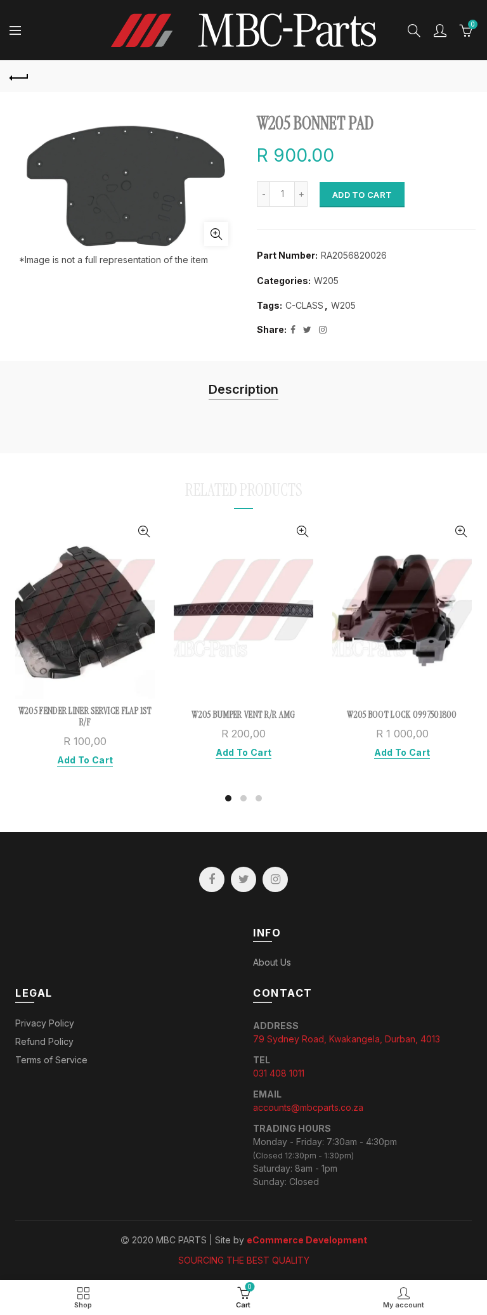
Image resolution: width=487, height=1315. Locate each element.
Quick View (144, 532)
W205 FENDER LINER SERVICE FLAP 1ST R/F (85, 716)
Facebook (211, 879)
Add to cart (362, 195)
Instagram (275, 879)
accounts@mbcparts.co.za (308, 1107)
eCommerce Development (307, 1239)
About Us (272, 962)
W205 (326, 280)
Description (243, 389)
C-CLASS (304, 305)
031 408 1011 (278, 1073)
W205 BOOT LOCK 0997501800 (402, 714)
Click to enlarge (216, 234)
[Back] (19, 76)
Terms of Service (51, 1059)
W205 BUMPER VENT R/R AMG (243, 714)
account (440, 30)
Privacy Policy (44, 1023)
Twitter (243, 879)
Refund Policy (44, 1041)
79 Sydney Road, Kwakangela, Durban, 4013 (346, 1038)
